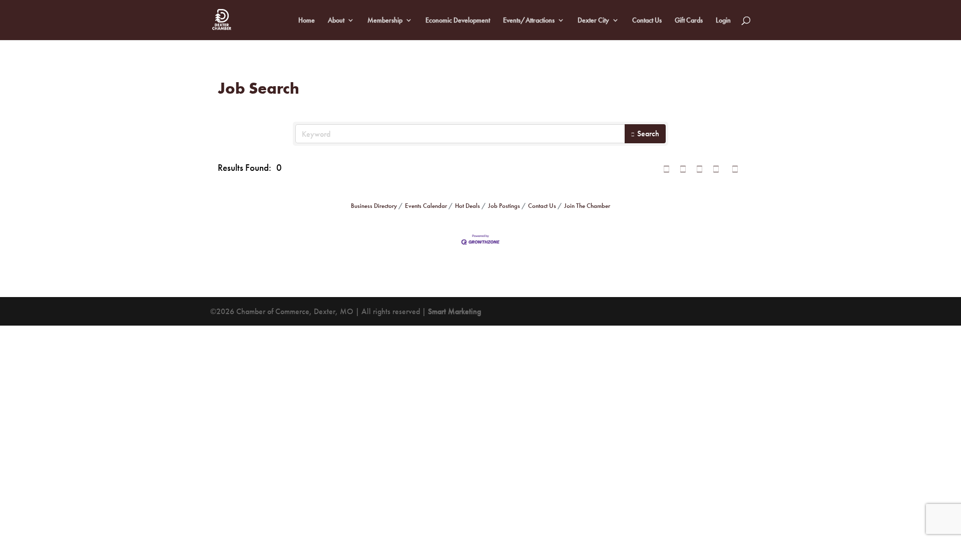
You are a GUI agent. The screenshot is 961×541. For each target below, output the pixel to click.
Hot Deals (467, 205)
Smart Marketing (454, 311)
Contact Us (647, 21)
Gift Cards (689, 21)
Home (306, 21)
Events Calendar (426, 205)
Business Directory (374, 205)
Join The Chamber (587, 205)
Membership (384, 21)
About (336, 21)
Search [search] (648, 133)
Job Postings (504, 205)
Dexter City (593, 21)
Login (723, 21)
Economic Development (457, 21)
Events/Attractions (529, 21)
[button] (666, 168)
